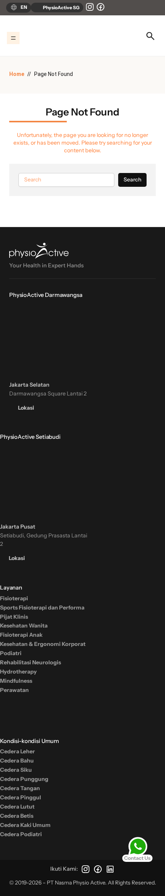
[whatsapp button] (137, 849)
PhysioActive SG (60, 7)
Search (132, 179)
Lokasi (25, 407)
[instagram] (89, 7)
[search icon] (150, 36)
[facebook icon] (100, 7)
